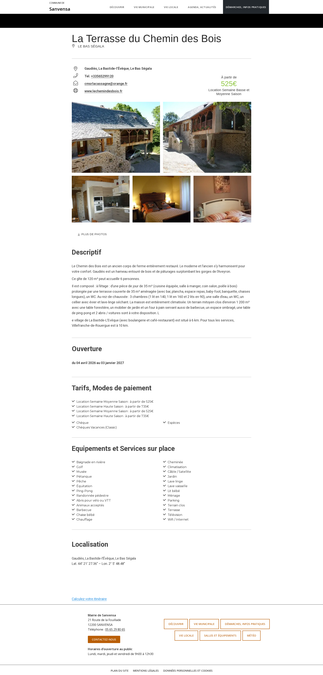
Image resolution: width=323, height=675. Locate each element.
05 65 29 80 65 (115, 629)
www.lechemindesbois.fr (103, 91)
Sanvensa (59, 6)
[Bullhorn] (223, 648)
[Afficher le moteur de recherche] (272, 7)
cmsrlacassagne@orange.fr (105, 84)
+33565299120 (102, 76)
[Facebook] (211, 648)
